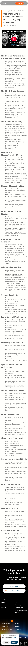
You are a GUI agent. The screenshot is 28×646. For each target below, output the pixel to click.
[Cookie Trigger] (25, 637)
